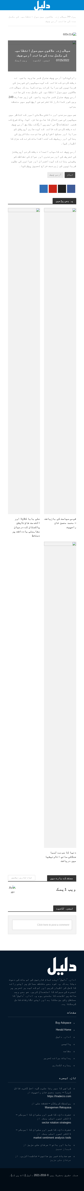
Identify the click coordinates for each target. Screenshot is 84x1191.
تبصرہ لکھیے (41, 60)
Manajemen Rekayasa (58, 1107)
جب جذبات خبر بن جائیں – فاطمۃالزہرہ (45, 1156)
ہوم (73, 16)
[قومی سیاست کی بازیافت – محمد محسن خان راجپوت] (60, 361)
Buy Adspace (63, 1022)
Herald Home (63, 1029)
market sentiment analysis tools (52, 1137)
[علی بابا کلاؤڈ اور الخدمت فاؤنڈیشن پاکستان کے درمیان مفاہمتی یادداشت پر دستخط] (24, 361)
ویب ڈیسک (21, 60)
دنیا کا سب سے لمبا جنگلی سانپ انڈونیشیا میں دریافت (60, 856)
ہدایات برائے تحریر (57, 1058)
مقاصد (67, 1051)
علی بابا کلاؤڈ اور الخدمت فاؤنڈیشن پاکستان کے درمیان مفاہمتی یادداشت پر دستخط (26, 527)
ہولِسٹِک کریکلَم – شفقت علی (53, 1103)
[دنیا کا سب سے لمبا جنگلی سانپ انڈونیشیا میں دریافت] (60, 694)
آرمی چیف (55, 174)
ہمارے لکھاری (61, 1065)
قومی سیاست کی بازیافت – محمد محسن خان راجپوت (60, 523)
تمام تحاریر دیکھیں (21, 877)
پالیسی (66, 1043)
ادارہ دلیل (63, 1036)
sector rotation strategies (56, 1122)
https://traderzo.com (59, 1096)
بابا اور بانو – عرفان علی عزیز (49, 1144)
